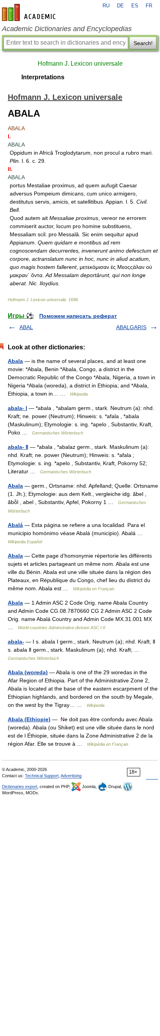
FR (149, 6)
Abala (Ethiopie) (29, 719)
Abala (15, 361)
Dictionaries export (19, 786)
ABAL (26, 327)
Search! (143, 43)
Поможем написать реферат (78, 316)
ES (134, 6)
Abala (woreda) (28, 672)
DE (120, 6)
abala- (16, 641)
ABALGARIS (131, 327)
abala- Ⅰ (17, 408)
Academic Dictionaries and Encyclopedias (67, 29)
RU (106, 6)
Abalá (15, 525)
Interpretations (42, 77)
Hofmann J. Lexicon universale (80, 63)
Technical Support (42, 775)
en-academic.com (30, 12)
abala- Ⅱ (18, 447)
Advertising (71, 775)
